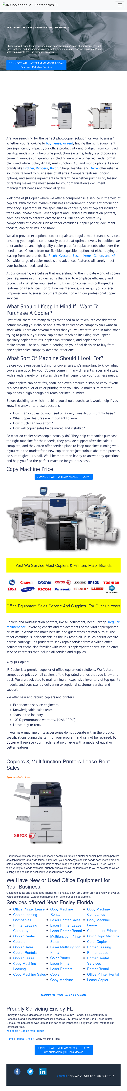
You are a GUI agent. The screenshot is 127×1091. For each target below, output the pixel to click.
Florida (20, 1039)
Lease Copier (97, 979)
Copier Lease (23, 957)
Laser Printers (61, 968)
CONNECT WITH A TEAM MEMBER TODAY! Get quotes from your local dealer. (63, 1050)
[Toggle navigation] (119, 4)
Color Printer (60, 957)
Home (10, 1039)
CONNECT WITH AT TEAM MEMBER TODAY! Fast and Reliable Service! (36, 65)
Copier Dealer (24, 935)
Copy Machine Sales (29, 974)
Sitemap (62, 1075)
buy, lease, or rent (59, 143)
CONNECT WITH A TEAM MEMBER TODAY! (63, 477)
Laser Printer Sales (65, 919)
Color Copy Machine (103, 935)
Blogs (40, 1031)
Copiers (19, 941)
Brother (28, 168)
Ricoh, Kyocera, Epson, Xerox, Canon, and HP (82, 256)
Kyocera (42, 168)
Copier (55, 974)
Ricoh (54, 168)
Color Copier (97, 941)
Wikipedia (12, 1031)
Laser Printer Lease (65, 925)
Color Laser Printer (102, 930)
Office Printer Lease (29, 908)
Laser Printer (60, 963)
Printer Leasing (99, 946)
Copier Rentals (25, 952)
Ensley (30, 1039)
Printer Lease (97, 952)
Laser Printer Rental (66, 930)
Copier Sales (23, 946)
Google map (28, 1031)
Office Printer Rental (103, 974)
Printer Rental (98, 968)
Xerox (94, 168)
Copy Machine (61, 979)
